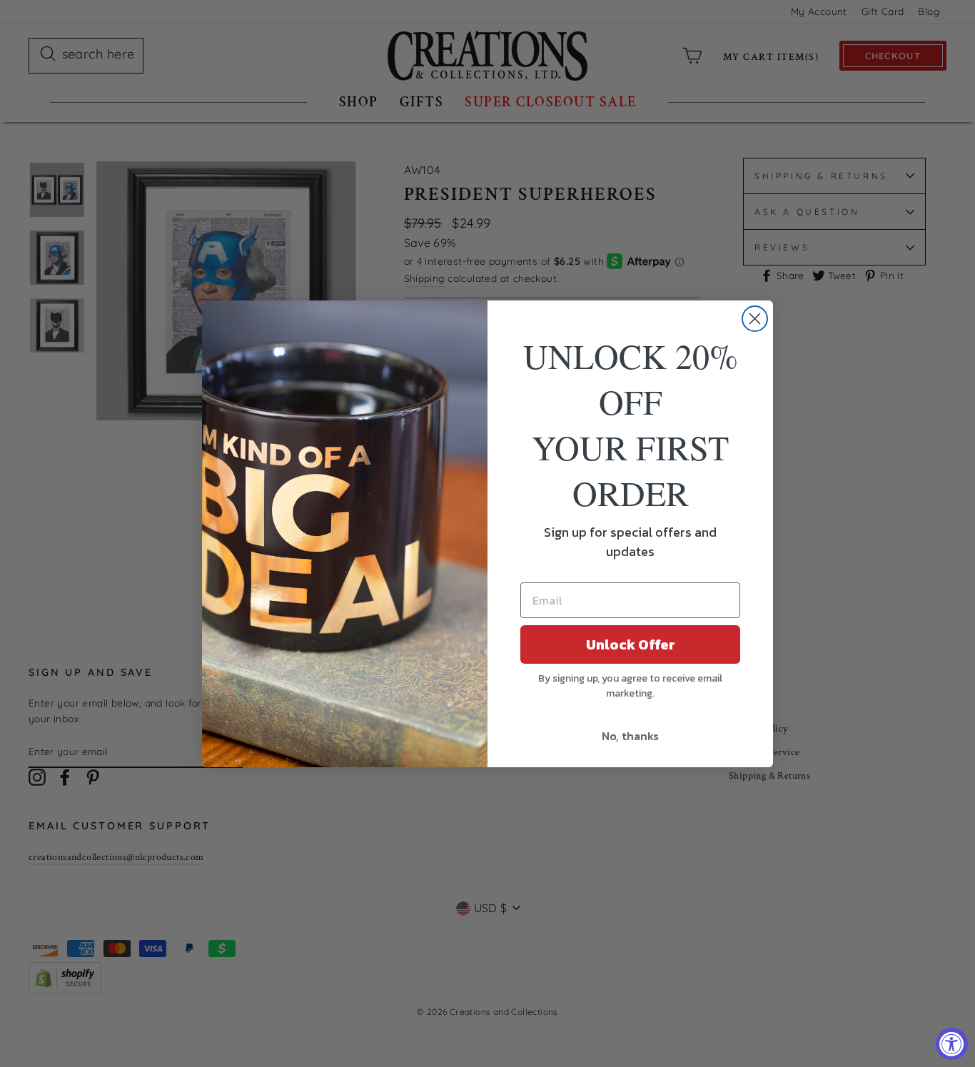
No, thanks (630, 735)
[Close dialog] (754, 318)
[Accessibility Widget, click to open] (952, 1044)
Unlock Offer (630, 644)
